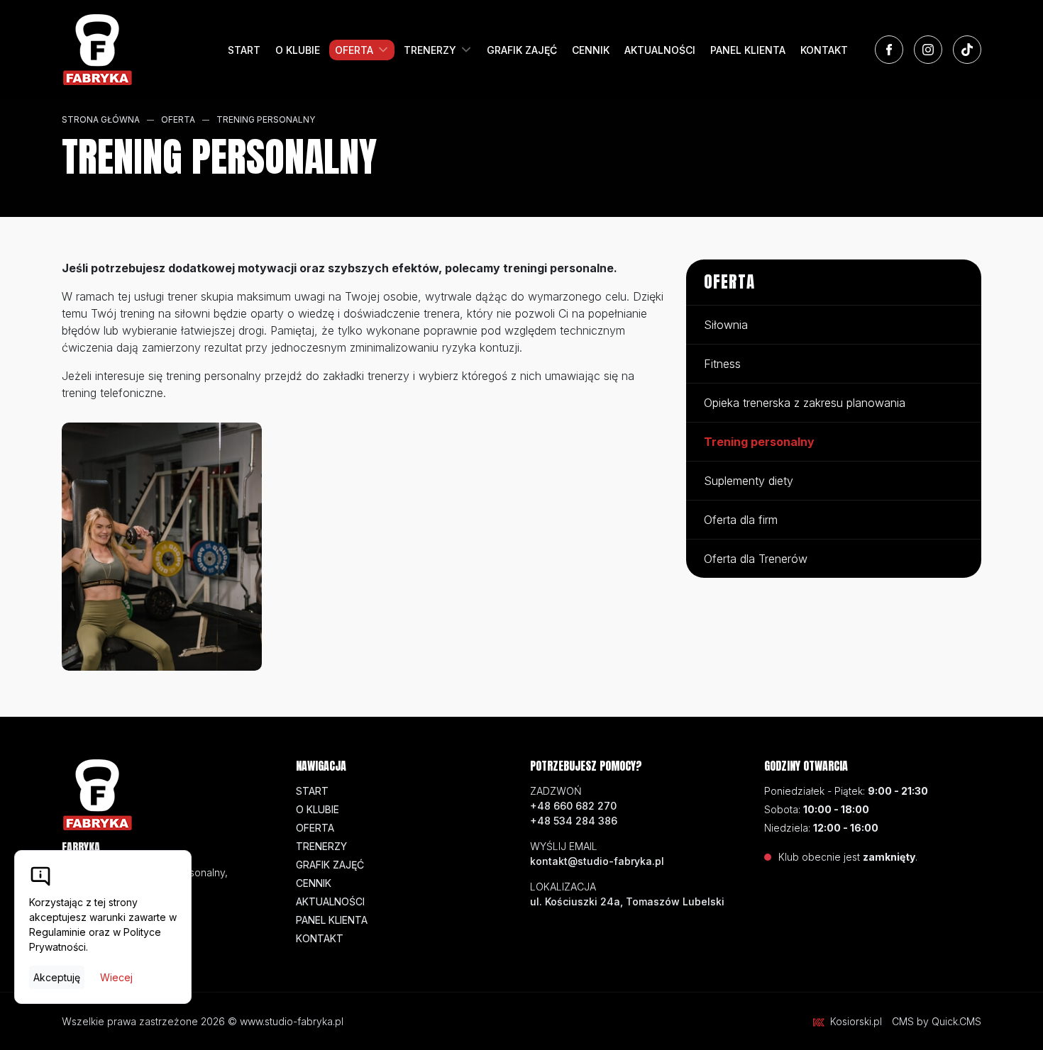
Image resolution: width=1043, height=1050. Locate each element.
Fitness (722, 364)
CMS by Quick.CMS (936, 1021)
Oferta (178, 119)
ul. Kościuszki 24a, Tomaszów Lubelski (627, 901)
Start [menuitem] (244, 50)
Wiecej (116, 977)
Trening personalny (265, 119)
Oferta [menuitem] (354, 50)
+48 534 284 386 (573, 821)
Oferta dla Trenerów (755, 559)
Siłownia (726, 325)
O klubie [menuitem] (297, 50)
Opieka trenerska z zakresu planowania (804, 403)
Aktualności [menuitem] (659, 50)
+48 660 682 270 (573, 806)
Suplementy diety (748, 481)
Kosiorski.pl (856, 1021)
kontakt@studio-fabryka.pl (597, 861)
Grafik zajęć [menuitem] (522, 50)
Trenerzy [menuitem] (430, 50)
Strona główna (101, 119)
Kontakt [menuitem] (824, 50)
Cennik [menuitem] (590, 50)
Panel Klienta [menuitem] (747, 50)
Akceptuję (56, 977)
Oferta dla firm (741, 520)
